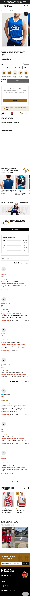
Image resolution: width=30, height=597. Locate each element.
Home (2, 10)
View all (25, 488)
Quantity (3, 79)
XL (15, 67)
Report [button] (13, 290)
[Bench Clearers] (8, 6)
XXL (20, 67)
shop (3, 581)
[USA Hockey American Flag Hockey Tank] (8, 500)
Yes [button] (10, 290)
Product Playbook (7, 118)
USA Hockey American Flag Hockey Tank (7, 511)
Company (4, 586)
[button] (15, 58)
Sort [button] (2, 258)
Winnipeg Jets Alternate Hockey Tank (7, 154)
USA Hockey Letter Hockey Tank (20, 511)
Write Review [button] (15, 229)
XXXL (25, 67)
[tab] (18, 263)
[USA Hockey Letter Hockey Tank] (22, 500)
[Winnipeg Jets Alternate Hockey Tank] (8, 143)
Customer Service (8, 590)
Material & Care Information (10, 122)
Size (15, 64)
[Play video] (8, 538)
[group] (15, 223)
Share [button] (17, 290)
